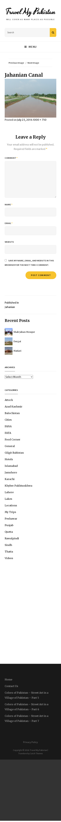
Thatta (9, 551)
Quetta (9, 531)
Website (9, 242)
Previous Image (16, 63)
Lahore (9, 492)
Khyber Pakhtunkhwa (18, 485)
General (10, 446)
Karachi (10, 479)
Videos (9, 558)
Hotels (9, 459)
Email (9, 223)
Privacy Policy (30, 742)
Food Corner (12, 439)
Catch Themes (36, 753)
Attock (9, 400)
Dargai (17, 341)
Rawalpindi (12, 538)
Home (8, 679)
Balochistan (12, 413)
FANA (8, 426)
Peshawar (11, 518)
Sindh (8, 545)
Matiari (17, 350)
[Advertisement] (30, 790)
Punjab (9, 525)
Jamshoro (11, 472)
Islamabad (11, 465)
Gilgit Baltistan (14, 452)
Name (9, 204)
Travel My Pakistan (30, 12)
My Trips (10, 512)
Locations (11, 505)
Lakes (8, 498)
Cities (8, 419)
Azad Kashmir (13, 406)
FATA (8, 432)
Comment (11, 158)
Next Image (33, 63)
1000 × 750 (39, 119)
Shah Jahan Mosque (24, 332)
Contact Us (11, 686)
